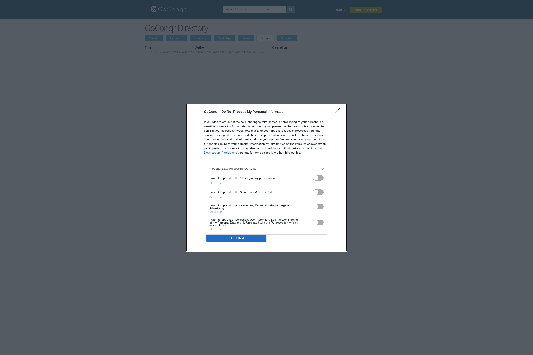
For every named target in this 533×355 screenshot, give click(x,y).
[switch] (318, 178)
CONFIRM (236, 238)
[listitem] (266, 168)
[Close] (338, 112)
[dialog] (266, 177)
